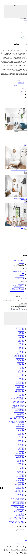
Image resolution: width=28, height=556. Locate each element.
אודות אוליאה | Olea (22, 48)
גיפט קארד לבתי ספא (19, 399)
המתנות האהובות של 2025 (18, 408)
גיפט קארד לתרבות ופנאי (18, 403)
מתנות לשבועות (20, 387)
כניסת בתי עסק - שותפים (18, 271)
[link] (12, 533)
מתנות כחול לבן (20, 386)
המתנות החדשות (20, 409)
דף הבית (25, 20)
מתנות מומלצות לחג (20, 416)
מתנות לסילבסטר (20, 397)
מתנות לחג (22, 375)
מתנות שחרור (21, 367)
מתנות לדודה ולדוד (20, 354)
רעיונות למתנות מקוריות (19, 412)
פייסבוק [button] (22, 91)
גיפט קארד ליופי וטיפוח (19, 406)
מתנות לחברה (21, 336)
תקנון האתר (21, 275)
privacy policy (21, 424)
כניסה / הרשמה (23, 18)
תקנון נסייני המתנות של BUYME (16, 421)
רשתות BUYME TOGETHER (17, 288)
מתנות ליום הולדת (20, 358)
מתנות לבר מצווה (20, 362)
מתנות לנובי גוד (21, 395)
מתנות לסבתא (21, 349)
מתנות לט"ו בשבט (20, 381)
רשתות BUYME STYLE (18, 289)
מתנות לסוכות (21, 378)
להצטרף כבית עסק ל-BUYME (17, 291)
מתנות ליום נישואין (20, 359)
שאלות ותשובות (20, 284)
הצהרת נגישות (21, 278)
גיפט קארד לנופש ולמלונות (18, 402)
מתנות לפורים (21, 382)
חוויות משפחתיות (20, 414)
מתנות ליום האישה (20, 390)
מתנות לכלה (21, 347)
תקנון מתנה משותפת (19, 420)
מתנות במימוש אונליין (19, 410)
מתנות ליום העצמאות (19, 385)
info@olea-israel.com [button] (19, 85)
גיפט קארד (21, 413)
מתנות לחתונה (21, 366)
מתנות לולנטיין (21, 393)
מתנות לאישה (21, 331)
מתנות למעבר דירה (20, 327)
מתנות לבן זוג (21, 339)
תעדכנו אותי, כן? (23, 305)
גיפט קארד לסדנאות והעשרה (17, 405)
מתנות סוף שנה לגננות (19, 355)
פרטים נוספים (24, 171)
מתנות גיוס (22, 368)
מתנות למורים (21, 344)
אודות (23, 273)
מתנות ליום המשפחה (19, 391)
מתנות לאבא (21, 333)
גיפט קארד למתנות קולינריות (17, 398)
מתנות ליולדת (21, 335)
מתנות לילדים (21, 341)
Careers (22, 274)
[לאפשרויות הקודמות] (14, 236)
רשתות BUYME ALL (19, 287)
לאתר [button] (23, 88)
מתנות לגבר (21, 329)
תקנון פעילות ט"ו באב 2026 (18, 422)
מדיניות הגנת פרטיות (19, 277)
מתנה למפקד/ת (21, 372)
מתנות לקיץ (21, 374)
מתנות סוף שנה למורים (19, 356)
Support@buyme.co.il (22, 543)
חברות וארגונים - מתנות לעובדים (17, 418)
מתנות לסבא (21, 351)
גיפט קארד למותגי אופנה (18, 401)
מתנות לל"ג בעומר (20, 383)
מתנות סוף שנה (21, 360)
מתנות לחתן (21, 348)
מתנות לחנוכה (21, 379)
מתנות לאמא (21, 332)
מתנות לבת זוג (21, 340)
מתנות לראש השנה (20, 376)
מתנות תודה (21, 370)
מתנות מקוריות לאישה (19, 417)
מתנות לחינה (21, 364)
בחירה (25, 144)
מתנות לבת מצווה (20, 363)
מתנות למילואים (20, 371)
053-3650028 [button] (21, 83)
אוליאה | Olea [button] (24, 32)
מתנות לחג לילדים (20, 328)
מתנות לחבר (21, 337)
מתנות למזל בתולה (20, 389)
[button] (25, 3)
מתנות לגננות (21, 343)
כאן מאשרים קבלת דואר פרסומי (19, 306)
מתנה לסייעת (21, 345)
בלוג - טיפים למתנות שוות (18, 285)
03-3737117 (24, 540)
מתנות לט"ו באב (20, 394)
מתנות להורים (21, 352)
